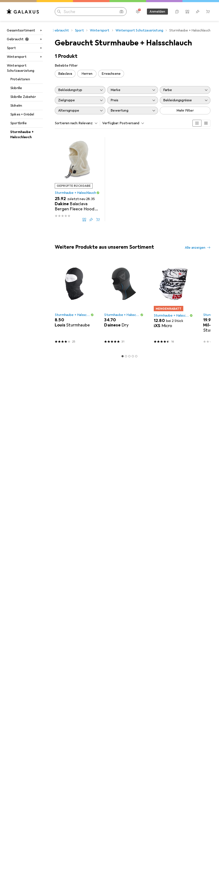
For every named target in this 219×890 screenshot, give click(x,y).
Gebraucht (15, 39)
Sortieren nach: (66, 123)
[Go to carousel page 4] (133, 356)
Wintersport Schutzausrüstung (20, 68)
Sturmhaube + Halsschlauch (22, 134)
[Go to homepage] (23, 11)
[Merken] (91, 219)
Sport (11, 48)
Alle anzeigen (195, 247)
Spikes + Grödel (22, 114)
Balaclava (65, 74)
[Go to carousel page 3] (129, 356)
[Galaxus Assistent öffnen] (177, 11)
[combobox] (87, 123)
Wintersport (17, 57)
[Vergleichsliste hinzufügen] (84, 219)
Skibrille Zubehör (23, 97)
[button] (98, 192)
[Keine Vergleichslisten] (187, 11)
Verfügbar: (110, 123)
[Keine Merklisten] (197, 11)
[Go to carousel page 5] (136, 356)
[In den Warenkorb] (98, 219)
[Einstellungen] (137, 11)
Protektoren (20, 79)
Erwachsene (111, 74)
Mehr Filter (185, 110)
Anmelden (157, 11)
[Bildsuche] (121, 11)
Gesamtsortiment (21, 30)
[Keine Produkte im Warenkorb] (207, 11)
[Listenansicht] (205, 123)
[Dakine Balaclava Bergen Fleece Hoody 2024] (77, 179)
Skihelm (16, 105)
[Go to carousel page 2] (126, 356)
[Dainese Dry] (123, 303)
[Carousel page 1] (122, 356)
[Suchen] (59, 11)
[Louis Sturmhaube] (74, 303)
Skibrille (16, 88)
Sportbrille (18, 123)
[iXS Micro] (173, 303)
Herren (86, 74)
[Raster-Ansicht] (196, 123)
